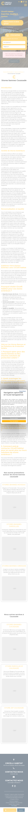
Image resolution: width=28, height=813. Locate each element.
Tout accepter (14, 421)
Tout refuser (22, 391)
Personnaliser (14, 418)
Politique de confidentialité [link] (14, 396)
